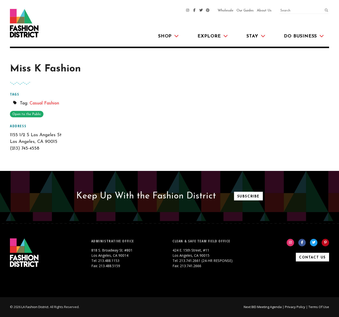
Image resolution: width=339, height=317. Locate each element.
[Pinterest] (207, 10)
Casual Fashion (44, 103)
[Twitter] (201, 10)
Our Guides (245, 10)
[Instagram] (187, 10)
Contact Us (312, 257)
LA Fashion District (34, 307)
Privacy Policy (295, 307)
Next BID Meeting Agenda (263, 307)
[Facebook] (194, 10)
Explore (209, 36)
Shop (165, 36)
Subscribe (248, 196)
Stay (252, 36)
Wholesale (225, 10)
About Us (264, 10)
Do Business (300, 36)
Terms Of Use (318, 307)
